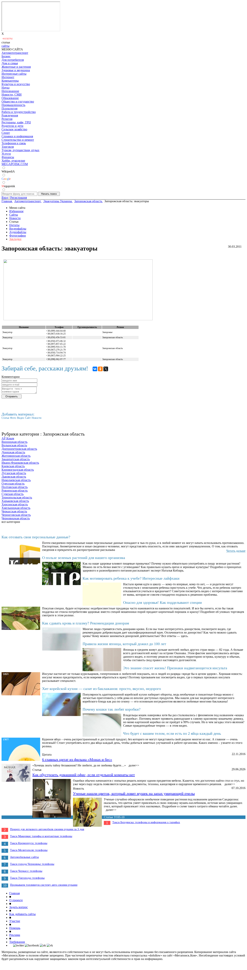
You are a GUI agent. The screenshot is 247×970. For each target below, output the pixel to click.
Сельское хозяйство (14, 129)
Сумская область (13, 494)
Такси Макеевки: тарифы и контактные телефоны (41, 836)
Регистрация (18, 197)
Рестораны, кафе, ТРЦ (16, 122)
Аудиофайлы (17, 232)
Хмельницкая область (16, 508)
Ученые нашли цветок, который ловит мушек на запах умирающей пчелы (134, 793)
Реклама (14, 935)
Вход (5, 197)
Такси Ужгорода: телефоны (27, 877)
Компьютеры (10, 80)
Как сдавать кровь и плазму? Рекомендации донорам (85, 623)
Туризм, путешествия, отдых (20, 150)
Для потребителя (13, 59)
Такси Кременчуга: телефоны (28, 843)
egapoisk (8, 186)
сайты (5, 46)
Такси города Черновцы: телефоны (32, 864)
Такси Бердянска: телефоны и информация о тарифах (146, 822)
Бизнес (6, 56)
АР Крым (8, 438)
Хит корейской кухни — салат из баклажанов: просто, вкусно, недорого (101, 688)
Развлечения (10, 115)
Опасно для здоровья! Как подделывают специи (162, 602)
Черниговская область (16, 514)
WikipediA (8, 171)
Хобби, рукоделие (13, 160)
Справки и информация (17, 136)
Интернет (8, 77)
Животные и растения (16, 66)
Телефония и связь (14, 143)
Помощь (14, 928)
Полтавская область (15, 487)
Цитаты (14, 225)
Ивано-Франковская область (20, 462)
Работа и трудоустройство (19, 112)
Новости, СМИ (12, 94)
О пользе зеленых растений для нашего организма (83, 557)
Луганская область (14, 473)
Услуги (6, 153)
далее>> (134, 765)
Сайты (13, 214)
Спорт (6, 132)
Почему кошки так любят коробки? (111, 709)
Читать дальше (235, 550)
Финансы (8, 157)
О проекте (16, 900)
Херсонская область (15, 504)
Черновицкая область (16, 518)
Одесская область (13, 483)
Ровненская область (15, 490)
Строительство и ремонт (18, 139)
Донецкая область (13, 452)
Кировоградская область (18, 469)
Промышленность (13, 105)
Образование (10, 98)
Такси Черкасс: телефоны (26, 870)
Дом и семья (10, 63)
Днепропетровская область (19, 448)
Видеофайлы (17, 228)
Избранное (16, 211)
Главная (14, 893)
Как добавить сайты (22, 914)
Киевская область (13, 466)
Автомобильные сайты (24, 857)
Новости (15, 218)
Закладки (15, 239)
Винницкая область (14, 441)
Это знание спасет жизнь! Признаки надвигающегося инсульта (175, 668)
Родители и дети (12, 125)
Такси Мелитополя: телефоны (28, 850)
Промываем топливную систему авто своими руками (43, 884)
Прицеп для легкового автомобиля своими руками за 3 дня (47, 829)
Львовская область (14, 476)
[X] (105, 369)
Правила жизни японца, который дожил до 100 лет (124, 644)
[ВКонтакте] (95, 369)
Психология (9, 108)
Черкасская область (14, 511)
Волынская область (14, 445)
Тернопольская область (17, 497)
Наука (5, 87)
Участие (14, 921)
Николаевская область (16, 480)
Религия (7, 119)
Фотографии (17, 235)
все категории (11, 521)
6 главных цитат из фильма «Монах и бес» (77, 759)
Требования (17, 942)
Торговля (8, 146)
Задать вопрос (18, 907)
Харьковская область (15, 501)
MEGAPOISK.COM (15, 164)
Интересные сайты (14, 73)
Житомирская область (16, 455)
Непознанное (10, 91)
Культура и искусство (16, 84)
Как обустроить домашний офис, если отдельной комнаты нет (83, 775)
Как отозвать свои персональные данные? (36, 537)
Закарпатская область (16, 459)
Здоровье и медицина (16, 70)
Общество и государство (18, 101)
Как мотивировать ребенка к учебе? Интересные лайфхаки (131, 578)
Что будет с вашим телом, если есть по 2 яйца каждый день (172, 733)
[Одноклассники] (100, 369)
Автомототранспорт (15, 52)
